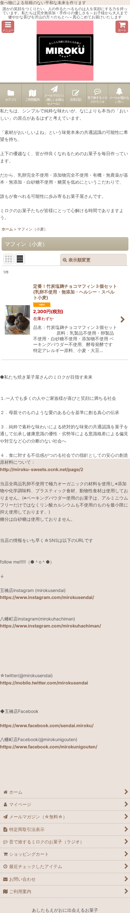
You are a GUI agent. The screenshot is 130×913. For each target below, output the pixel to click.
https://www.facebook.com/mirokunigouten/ (48, 746)
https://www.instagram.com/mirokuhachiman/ (50, 625)
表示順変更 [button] (79, 259)
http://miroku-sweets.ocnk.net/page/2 (41, 469)
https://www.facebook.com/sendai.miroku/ (46, 725)
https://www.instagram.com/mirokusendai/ (47, 597)
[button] (8, 27)
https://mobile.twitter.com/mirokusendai (44, 682)
